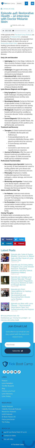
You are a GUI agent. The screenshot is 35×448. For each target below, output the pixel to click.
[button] (32, 3)
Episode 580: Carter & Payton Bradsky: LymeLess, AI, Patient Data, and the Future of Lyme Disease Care (22, 257)
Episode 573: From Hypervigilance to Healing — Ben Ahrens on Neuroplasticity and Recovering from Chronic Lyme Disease (22, 294)
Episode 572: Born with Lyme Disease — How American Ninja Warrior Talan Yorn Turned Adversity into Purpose (22, 306)
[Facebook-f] (4, 372)
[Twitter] (8, 372)
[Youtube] (15, 372)
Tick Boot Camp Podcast (23, 35)
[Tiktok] (19, 372)
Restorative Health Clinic (9, 43)
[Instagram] (11, 372)
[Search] (26, 3)
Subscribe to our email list (16, 332)
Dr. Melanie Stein (15, 37)
